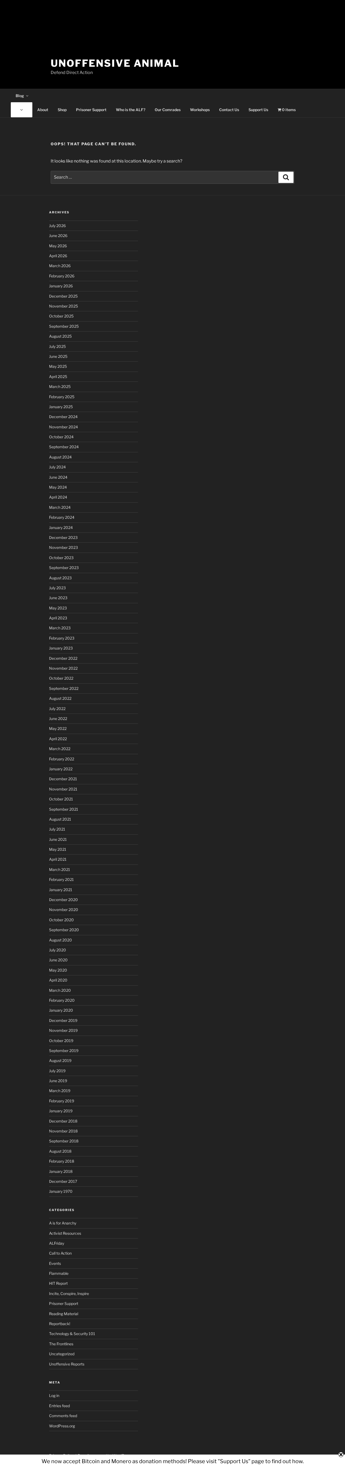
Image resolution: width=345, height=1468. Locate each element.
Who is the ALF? (130, 109)
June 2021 (58, 839)
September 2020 (64, 929)
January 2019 (61, 1111)
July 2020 (57, 950)
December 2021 (63, 779)
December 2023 (63, 537)
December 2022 (63, 658)
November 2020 (63, 909)
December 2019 (63, 1020)
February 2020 (62, 1000)
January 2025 (61, 406)
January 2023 (61, 648)
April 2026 (58, 255)
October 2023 (61, 557)
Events (55, 1263)
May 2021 (57, 849)
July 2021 (57, 829)
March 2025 (60, 386)
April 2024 (58, 497)
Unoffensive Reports (66, 1364)
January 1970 (61, 1191)
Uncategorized (61, 1353)
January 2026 (61, 286)
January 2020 (61, 1010)
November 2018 (63, 1131)
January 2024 (61, 527)
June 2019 (58, 1080)
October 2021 (61, 799)
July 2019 (57, 1070)
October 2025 (61, 316)
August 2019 (60, 1060)
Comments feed (63, 1415)
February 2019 (61, 1101)
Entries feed (59, 1405)
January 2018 (61, 1171)
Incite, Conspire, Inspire (69, 1293)
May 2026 (58, 246)
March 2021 (59, 869)
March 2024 (60, 507)
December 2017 (63, 1181)
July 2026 (57, 225)
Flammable (58, 1273)
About (42, 109)
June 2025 (58, 356)
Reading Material (63, 1313)
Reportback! (59, 1323)
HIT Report (58, 1283)
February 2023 (61, 638)
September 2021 (63, 809)
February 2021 (61, 879)
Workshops (200, 109)
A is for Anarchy (62, 1223)
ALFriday (56, 1243)
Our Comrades (168, 109)
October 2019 (61, 1040)
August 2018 (60, 1151)
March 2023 (60, 628)
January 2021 (60, 889)
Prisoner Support (91, 109)
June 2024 (58, 477)
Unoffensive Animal (115, 63)
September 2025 (64, 326)
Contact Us (229, 109)
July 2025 (57, 346)
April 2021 (58, 859)
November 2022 (63, 668)
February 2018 (61, 1161)
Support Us (258, 109)
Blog (20, 95)
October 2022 (61, 678)
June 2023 (58, 597)
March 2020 (60, 990)
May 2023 (58, 608)
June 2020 (58, 960)
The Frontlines (61, 1344)
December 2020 (63, 899)
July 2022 (57, 708)
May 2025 (58, 366)
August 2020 (60, 940)
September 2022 (63, 688)
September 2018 (63, 1141)
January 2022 (61, 769)
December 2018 (63, 1121)
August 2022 (60, 698)
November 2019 (63, 1030)
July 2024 (57, 467)
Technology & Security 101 (72, 1333)
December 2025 (63, 296)
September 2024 (64, 446)
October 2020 (61, 919)
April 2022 (58, 738)
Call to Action (60, 1253)
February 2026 (61, 276)
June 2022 (58, 718)
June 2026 (58, 235)
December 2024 (63, 416)
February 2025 (61, 396)
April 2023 (58, 618)
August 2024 (60, 457)
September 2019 (63, 1050)
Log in (54, 1395)
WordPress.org (62, 1426)
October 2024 (61, 437)
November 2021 (63, 789)
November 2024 (63, 427)
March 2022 (59, 748)
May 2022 (58, 728)
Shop (62, 109)
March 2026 (60, 265)
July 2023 (57, 587)
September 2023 (64, 567)
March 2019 (59, 1090)
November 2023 (63, 547)
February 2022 (61, 759)
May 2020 (58, 970)
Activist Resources (65, 1233)
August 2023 (60, 578)
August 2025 (60, 336)
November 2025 (63, 306)
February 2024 (61, 517)
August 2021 (60, 819)
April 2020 (58, 980)
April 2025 (58, 376)
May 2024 (58, 487)
